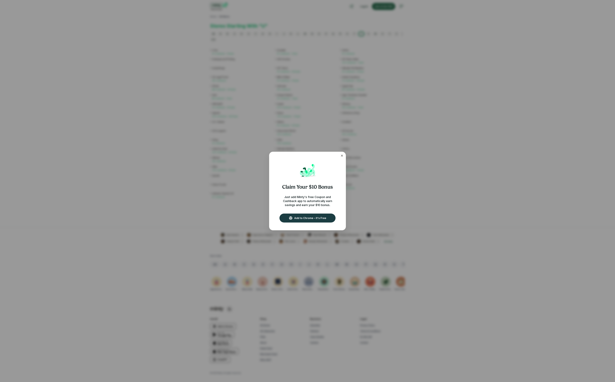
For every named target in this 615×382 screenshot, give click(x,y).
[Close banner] (342, 156)
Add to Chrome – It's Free (310, 218)
